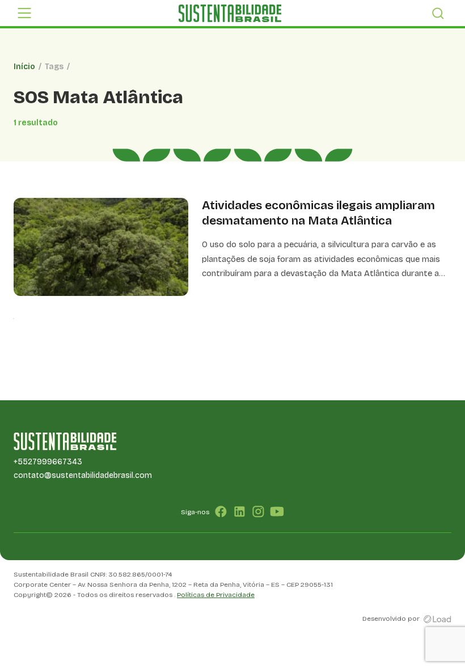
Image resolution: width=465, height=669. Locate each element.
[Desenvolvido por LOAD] (437, 619)
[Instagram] (258, 512)
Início (24, 66)
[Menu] (24, 13)
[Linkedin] (239, 512)
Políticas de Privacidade (216, 595)
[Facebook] (221, 512)
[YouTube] (277, 512)
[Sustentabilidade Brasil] (230, 13)
